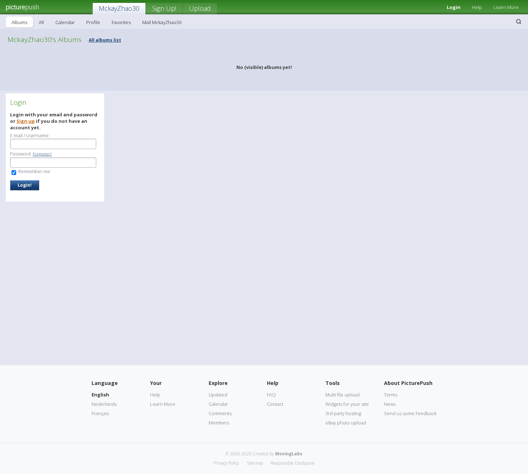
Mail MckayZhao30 (161, 22)
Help (477, 7)
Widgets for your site (347, 404)
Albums (19, 22)
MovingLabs (288, 454)
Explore (218, 383)
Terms (390, 394)
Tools (332, 383)
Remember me (33, 171)
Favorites (121, 22)
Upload (200, 8)
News (389, 404)
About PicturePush (408, 383)
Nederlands (104, 404)
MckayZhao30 (119, 8)
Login (453, 7)
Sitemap (255, 463)
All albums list (105, 40)
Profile (93, 22)
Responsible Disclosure (292, 463)
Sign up (26, 121)
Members (219, 422)
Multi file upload (342, 394)
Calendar (65, 22)
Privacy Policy (226, 463)
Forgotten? (42, 154)
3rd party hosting (343, 413)
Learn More (506, 7)
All (41, 22)
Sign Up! (164, 8)
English (100, 394)
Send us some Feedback (410, 413)
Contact (275, 404)
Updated (218, 394)
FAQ (271, 394)
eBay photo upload (345, 422)
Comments (220, 413)
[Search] (518, 21)
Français (100, 413)
